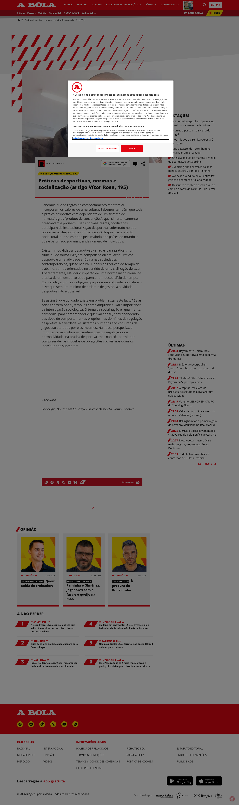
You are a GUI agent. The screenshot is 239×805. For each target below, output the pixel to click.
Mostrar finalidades (107, 148)
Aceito (131, 148)
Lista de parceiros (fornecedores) (88, 138)
